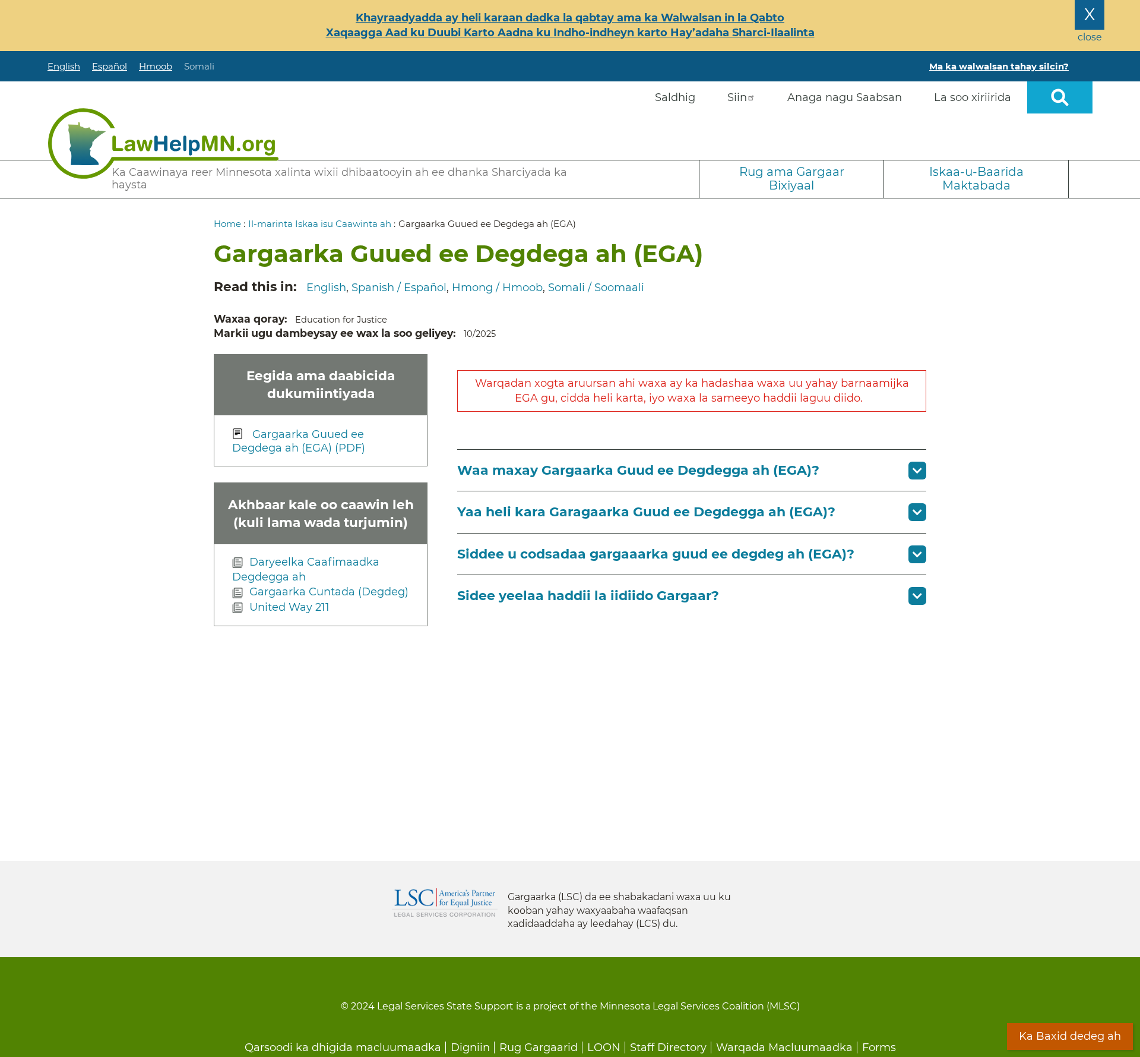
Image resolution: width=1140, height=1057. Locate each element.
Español (109, 66)
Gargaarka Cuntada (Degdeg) (328, 591)
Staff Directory (668, 1047)
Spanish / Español (399, 287)
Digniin (470, 1047)
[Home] (163, 143)
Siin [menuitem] (737, 97)
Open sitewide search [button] (1059, 97)
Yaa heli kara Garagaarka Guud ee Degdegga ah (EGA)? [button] (646, 512)
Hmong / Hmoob (497, 287)
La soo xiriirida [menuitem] (972, 97)
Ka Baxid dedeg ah (1070, 1036)
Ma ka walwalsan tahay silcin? (999, 66)
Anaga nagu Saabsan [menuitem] (844, 97)
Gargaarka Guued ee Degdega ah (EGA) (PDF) (298, 441)
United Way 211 (289, 607)
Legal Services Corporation (445, 902)
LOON (603, 1047)
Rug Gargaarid (538, 1047)
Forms (879, 1047)
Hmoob (155, 66)
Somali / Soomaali (596, 287)
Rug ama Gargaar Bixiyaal (791, 179)
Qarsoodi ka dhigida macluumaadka (343, 1047)
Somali (199, 66)
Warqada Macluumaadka (784, 1047)
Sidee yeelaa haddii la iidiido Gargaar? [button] (588, 596)
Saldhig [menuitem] (675, 97)
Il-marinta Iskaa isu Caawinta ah (319, 223)
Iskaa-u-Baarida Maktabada (976, 179)
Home (227, 223)
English (64, 66)
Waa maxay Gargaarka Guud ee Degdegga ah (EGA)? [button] (638, 470)
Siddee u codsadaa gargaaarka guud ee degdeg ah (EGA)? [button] (655, 554)
